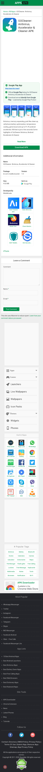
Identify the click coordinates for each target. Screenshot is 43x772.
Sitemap (13, 747)
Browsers (11, 575)
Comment (7, 267)
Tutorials (6, 721)
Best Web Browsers (10, 678)
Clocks (11, 556)
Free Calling (31, 564)
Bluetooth (31, 552)
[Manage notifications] (5, 767)
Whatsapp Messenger (11, 604)
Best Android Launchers (12, 660)
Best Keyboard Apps (10, 686)
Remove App (33, 744)
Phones (14, 428)
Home (5, 11)
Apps (12, 370)
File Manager (11, 564)
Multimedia (11, 571)
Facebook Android (9, 634)
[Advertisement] (21, 57)
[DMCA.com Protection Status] (21, 764)
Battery (21, 552)
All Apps (12, 11)
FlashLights (21, 564)
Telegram (6, 621)
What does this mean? (12, 88)
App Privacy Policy (25, 747)
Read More (21, 142)
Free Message (21, 567)
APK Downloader (9, 699)
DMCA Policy (23, 742)
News (5, 708)
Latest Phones (8, 712)
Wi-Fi (31, 575)
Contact (5, 742)
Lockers (11, 567)
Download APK (21, 147)
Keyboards (31, 567)
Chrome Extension (10, 704)
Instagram (7, 613)
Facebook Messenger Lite (12, 643)
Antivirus (11, 552)
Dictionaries (21, 560)
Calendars (21, 556)
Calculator (11, 560)
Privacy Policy (35, 742)
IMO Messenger (9, 630)
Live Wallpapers (19, 391)
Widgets (15, 420)
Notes (21, 571)
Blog (5, 717)
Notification (21, 575)
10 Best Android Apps (11, 656)
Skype (5, 626)
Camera (31, 556)
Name (6, 289)
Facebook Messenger (11, 617)
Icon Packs (16, 406)
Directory (13, 742)
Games (13, 377)
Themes (12, 413)
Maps (31, 560)
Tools (7, 251)
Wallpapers (16, 399)
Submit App (21, 744)
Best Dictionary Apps (10, 682)
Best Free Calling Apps (11, 673)
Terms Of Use (10, 744)
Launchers (16, 384)
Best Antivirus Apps (10, 665)
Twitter (6, 608)
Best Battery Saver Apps (12, 669)
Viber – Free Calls (9, 639)
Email (5, 299)
